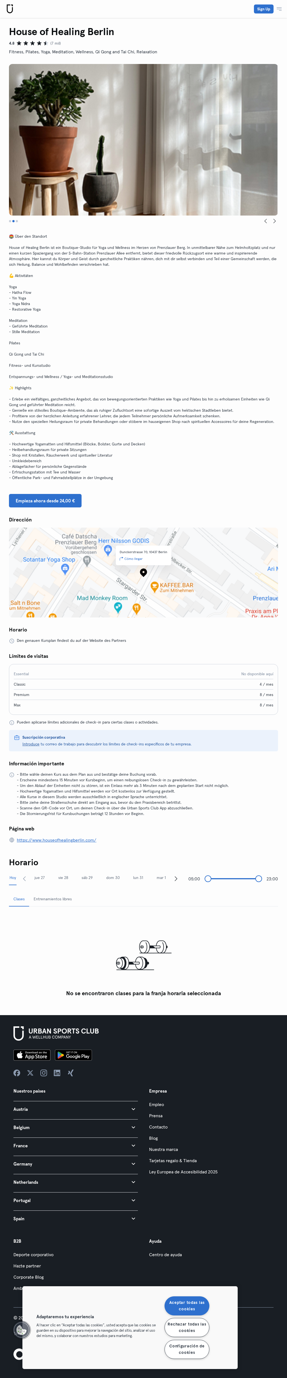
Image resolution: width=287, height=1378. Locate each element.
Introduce (31, 744)
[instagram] (43, 1073)
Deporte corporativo (33, 1254)
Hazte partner (27, 1266)
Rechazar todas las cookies (187, 1327)
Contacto (158, 1127)
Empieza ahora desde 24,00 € (45, 500)
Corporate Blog (28, 1277)
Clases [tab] (19, 898)
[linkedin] (57, 1073)
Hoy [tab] (13, 877)
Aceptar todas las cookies (187, 1305)
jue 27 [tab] (39, 877)
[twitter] (30, 1073)
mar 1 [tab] (161, 877)
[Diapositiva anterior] (265, 221)
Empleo (156, 1104)
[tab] (10, 221)
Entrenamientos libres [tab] (53, 898)
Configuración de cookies (187, 1349)
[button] (75, 1109)
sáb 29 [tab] (87, 877)
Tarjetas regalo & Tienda (173, 1160)
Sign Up (263, 9)
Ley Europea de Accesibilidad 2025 (183, 1172)
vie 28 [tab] (63, 877)
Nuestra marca (163, 1149)
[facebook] (16, 1073)
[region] (130, 1327)
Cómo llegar (133, 559)
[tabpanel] (143, 955)
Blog (153, 1138)
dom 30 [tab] (113, 877)
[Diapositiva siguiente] (274, 221)
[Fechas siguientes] (176, 878)
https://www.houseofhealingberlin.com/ (56, 840)
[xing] (70, 1073)
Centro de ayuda (165, 1254)
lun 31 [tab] (138, 877)
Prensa (156, 1115)
